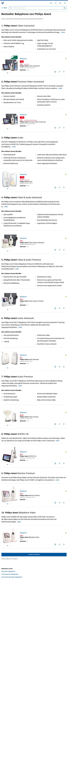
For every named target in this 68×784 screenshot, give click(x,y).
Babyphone (23, 58)
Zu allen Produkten (34, 554)
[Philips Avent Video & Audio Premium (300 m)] (34, 300)
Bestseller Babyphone (8, 571)
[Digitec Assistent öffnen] (60, 3)
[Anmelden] (55, 3)
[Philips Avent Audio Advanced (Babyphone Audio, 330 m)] (34, 359)
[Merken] (59, 72)
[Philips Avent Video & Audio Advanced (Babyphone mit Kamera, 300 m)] (34, 242)
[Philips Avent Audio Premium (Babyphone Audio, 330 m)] (34, 416)
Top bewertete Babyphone (9, 574)
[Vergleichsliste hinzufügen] (55, 72)
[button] (44, 19)
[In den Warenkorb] (64, 72)
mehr (63, 32)
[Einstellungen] (51, 3)
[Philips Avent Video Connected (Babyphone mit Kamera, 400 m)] (34, 64)
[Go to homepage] (2, 3)
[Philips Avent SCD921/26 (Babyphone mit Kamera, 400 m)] (34, 456)
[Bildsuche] (64, 8)
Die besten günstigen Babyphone (11, 577)
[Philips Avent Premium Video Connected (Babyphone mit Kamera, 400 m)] (34, 120)
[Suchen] (11, 8)
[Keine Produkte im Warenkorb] (64, 3)
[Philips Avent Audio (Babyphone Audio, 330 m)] (34, 180)
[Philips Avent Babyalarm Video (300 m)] (34, 537)
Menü (5, 8)
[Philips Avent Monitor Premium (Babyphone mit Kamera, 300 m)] (34, 495)
